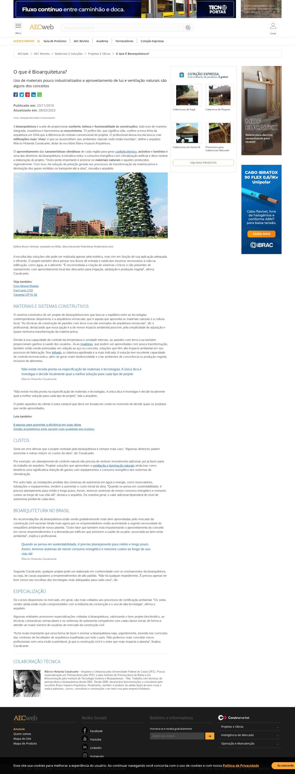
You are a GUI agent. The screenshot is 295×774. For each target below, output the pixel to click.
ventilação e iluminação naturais (113, 465)
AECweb (23, 54)
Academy (102, 41)
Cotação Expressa (152, 41)
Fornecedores (124, 41)
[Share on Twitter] (21, 96)
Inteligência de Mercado (237, 735)
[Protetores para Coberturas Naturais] (220, 133)
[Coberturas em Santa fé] (187, 133)
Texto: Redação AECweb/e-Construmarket (34, 118)
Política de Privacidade (241, 765)
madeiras (86, 344)
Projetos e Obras (232, 726)
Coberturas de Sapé (184, 109)
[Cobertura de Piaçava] (220, 95)
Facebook (96, 731)
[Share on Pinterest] (27, 96)
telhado (56, 352)
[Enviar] (209, 736)
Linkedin (96, 748)
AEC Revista (81, 41)
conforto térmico (126, 151)
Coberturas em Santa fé (186, 147)
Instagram (97, 756)
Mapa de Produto (25, 743)
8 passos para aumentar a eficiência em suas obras (47, 424)
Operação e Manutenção (237, 743)
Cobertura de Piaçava (217, 109)
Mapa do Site (22, 739)
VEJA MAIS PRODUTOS (203, 162)
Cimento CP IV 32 (25, 294)
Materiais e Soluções (69, 54)
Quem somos (22, 734)
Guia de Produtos (55, 41)
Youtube (95, 739)
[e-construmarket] (234, 717)
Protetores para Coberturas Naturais (217, 148)
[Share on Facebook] (15, 96)
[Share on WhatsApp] (39, 96)
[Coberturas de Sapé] (187, 95)
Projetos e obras (99, 54)
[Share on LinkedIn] (33, 96)
